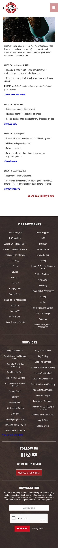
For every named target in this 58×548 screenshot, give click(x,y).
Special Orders (43, 425)
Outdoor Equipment (43, 274)
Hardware (15, 305)
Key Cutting (43, 356)
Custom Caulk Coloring (15, 377)
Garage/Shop (15, 288)
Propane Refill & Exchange (43, 414)
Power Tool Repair (43, 395)
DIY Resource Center (15, 408)
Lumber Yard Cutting (42, 372)
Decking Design (15, 391)
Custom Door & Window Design (15, 384)
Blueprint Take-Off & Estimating (15, 365)
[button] (54, 7)
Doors (15, 266)
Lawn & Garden (43, 254)
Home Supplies (43, 232)
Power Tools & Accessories (43, 290)
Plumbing (43, 285)
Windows (43, 318)
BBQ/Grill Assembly (15, 350)
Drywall (15, 271)
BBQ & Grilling (15, 238)
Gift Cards (15, 413)
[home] (9, 7)
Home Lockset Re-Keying (15, 424)
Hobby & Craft (15, 316)
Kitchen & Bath (43, 249)
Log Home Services (43, 361)
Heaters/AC (15, 310)
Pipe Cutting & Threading (43, 389)
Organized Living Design (43, 378)
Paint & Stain (43, 279)
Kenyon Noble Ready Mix (15, 430)
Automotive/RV (15, 232)
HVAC (43, 238)
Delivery (15, 396)
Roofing (43, 296)
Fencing (15, 282)
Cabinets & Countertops (15, 254)
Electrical (15, 277)
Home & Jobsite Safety (15, 322)
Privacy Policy (37, 528)
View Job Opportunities (29, 472)
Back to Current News (41, 196)
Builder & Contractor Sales (15, 243)
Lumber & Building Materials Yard (43, 267)
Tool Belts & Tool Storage (43, 307)
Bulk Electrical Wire (15, 372)
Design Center (15, 402)
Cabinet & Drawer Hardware (15, 249)
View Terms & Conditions (12, 434)
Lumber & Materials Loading (43, 367)
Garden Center (15, 294)
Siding (43, 302)
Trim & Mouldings (43, 313)
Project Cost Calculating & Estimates (43, 407)
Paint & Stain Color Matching (43, 384)
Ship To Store (43, 420)
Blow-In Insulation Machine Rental (15, 357)
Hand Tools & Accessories (15, 299)
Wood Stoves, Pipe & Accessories (43, 325)
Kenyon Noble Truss (43, 350)
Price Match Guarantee (43, 401)
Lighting (43, 260)
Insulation (43, 243)
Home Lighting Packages (15, 419)
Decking (15, 260)
